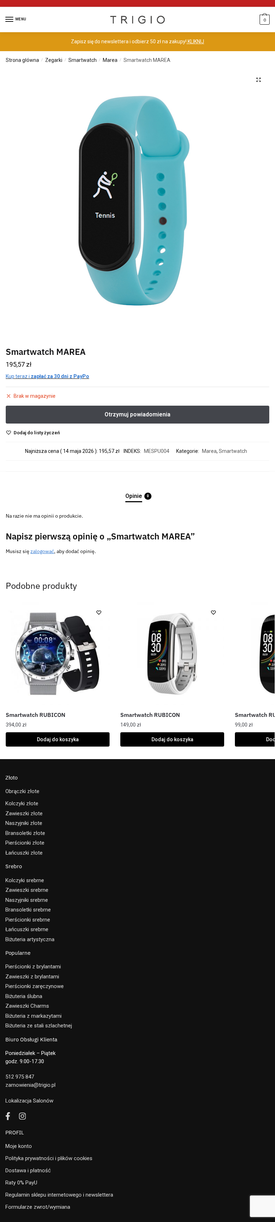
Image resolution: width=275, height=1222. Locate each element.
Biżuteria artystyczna (29, 939)
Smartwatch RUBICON (36, 714)
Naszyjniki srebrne (26, 900)
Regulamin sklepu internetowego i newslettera (59, 1195)
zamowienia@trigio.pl (30, 1085)
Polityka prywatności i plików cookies (48, 1158)
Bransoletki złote (25, 833)
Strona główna (22, 60)
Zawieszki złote (24, 813)
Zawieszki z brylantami (32, 976)
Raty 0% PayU (21, 1182)
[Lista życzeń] (98, 612)
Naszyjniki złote (23, 823)
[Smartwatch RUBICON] (58, 653)
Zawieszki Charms (27, 1006)
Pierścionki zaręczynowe (34, 986)
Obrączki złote (22, 791)
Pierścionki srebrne (27, 919)
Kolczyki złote (21, 803)
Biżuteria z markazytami (33, 1016)
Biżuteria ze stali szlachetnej (38, 1025)
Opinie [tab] (133, 496)
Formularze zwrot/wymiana (37, 1207)
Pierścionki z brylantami (33, 966)
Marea (110, 60)
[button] (258, 79)
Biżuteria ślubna (23, 996)
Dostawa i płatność (28, 1170)
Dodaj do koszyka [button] (58, 739)
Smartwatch (82, 60)
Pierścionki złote (24, 843)
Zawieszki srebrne (26, 890)
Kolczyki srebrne (24, 880)
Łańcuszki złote (24, 853)
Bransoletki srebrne (28, 909)
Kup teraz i (47, 376)
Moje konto (18, 1146)
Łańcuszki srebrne (26, 929)
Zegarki (53, 60)
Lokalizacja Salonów (29, 1101)
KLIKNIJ (195, 41)
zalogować (42, 551)
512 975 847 (19, 1077)
